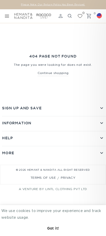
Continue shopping (53, 73)
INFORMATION (16, 123)
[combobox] (100, 16)
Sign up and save (21, 108)
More (8, 153)
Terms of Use (43, 177)
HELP (7, 138)
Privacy (68, 177)
